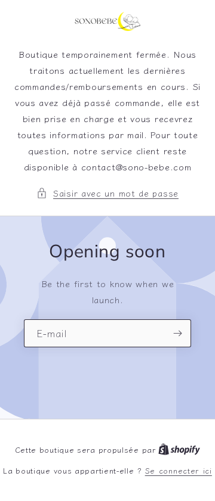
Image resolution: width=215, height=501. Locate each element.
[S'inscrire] (177, 333)
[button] (107, 193)
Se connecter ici (178, 470)
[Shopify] (179, 449)
